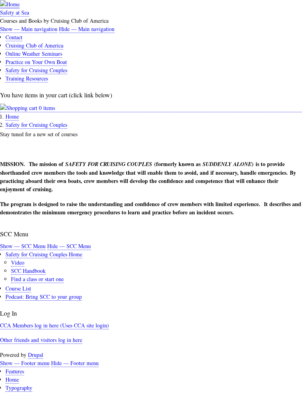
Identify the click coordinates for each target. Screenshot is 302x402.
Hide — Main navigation (86, 29)
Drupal (35, 354)
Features (15, 371)
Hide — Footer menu (75, 363)
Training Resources (27, 78)
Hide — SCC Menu (69, 246)
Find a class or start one (37, 279)
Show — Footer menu (25, 363)
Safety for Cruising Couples (36, 70)
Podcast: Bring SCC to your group (44, 296)
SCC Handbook (28, 270)
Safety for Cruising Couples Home (44, 254)
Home (12, 116)
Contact (14, 37)
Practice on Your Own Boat (36, 62)
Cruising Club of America (34, 45)
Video (17, 262)
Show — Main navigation (28, 29)
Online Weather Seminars (34, 53)
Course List (18, 288)
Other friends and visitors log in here (41, 340)
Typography (19, 387)
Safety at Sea (14, 12)
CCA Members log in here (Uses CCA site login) (54, 325)
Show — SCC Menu (23, 246)
